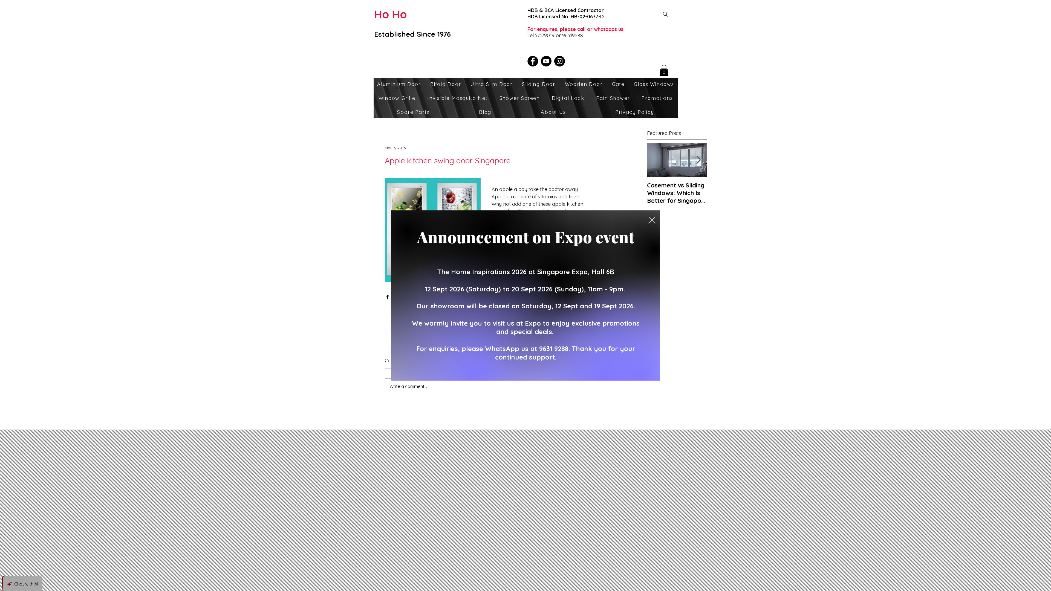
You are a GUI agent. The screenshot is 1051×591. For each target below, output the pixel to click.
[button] (652, 220)
